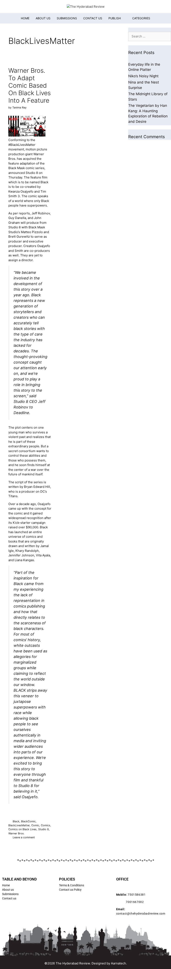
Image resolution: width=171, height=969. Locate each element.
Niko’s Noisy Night (143, 76)
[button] (138, 18)
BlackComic (28, 821)
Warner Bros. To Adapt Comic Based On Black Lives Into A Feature (29, 85)
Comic (35, 825)
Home (25, 18)
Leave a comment (24, 837)
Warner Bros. (16, 833)
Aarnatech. (119, 963)
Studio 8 (43, 829)
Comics (45, 825)
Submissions (67, 18)
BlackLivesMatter (19, 825)
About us (43, 18)
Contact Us (92, 18)
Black (16, 821)
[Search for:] (149, 36)
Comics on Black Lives (22, 829)
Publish (114, 18)
